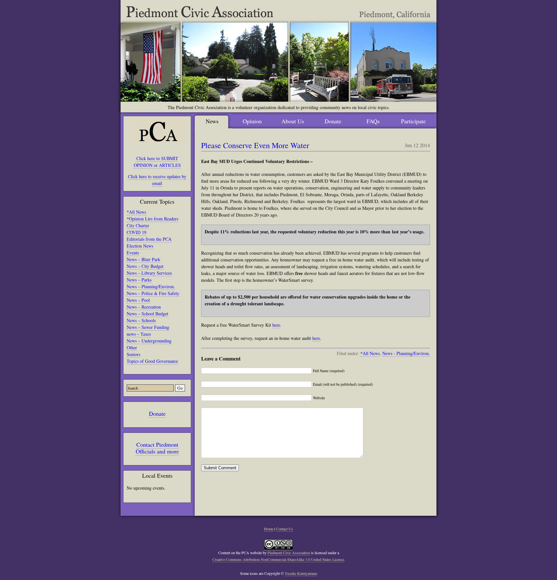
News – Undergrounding (149, 341)
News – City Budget (145, 266)
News (212, 121)
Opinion (252, 121)
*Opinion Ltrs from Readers (152, 219)
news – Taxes (139, 334)
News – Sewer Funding (148, 327)
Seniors (133, 354)
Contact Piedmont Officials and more (157, 448)
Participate (413, 121)
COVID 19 (136, 232)
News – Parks (139, 280)
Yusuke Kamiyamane (301, 573)
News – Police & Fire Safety (153, 293)
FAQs (373, 121)
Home (268, 528)
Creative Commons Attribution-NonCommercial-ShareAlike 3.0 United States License (278, 559)
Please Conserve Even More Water (255, 145)
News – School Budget (147, 313)
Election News (140, 246)
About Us (292, 121)
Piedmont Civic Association (289, 552)
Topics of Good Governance (152, 361)
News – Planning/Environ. (151, 286)
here (276, 325)
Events (133, 252)
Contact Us (284, 528)
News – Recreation (144, 307)
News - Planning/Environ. (406, 353)
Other (132, 347)
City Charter (138, 225)
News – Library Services (149, 273)
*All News (136, 212)
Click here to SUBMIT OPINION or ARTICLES (157, 161)
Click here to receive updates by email (157, 179)
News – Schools (141, 320)
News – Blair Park (143, 259)
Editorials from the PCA (149, 239)
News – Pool (138, 300)
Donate (157, 413)
